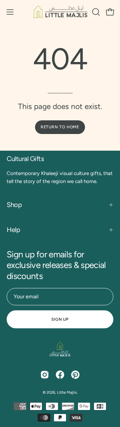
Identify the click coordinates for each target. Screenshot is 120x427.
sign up (60, 319)
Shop (14, 205)
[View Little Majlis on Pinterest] (75, 375)
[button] (95, 12)
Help (13, 230)
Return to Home (60, 127)
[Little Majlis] (60, 12)
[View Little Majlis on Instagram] (45, 375)
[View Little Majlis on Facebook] (60, 375)
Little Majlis (67, 392)
